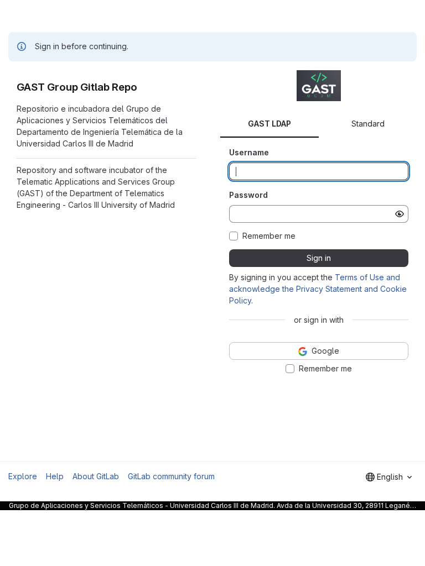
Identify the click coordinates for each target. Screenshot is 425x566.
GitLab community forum (171, 476)
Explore (22, 476)
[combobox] (389, 477)
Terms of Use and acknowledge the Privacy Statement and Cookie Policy (318, 288)
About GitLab (95, 476)
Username (249, 152)
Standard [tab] (368, 123)
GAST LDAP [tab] (269, 123)
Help (55, 476)
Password (248, 195)
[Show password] (399, 214)
